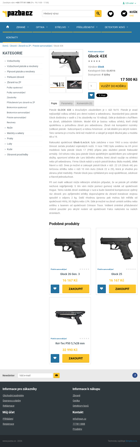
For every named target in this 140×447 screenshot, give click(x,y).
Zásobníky (11, 97)
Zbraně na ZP (14, 82)
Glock (101, 66)
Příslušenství (85, 27)
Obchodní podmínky (13, 395)
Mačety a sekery (15, 133)
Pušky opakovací (15, 87)
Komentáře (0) (84, 103)
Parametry (67, 103)
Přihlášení (8, 418)
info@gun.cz (79, 418)
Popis (54, 103)
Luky (9, 143)
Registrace (8, 424)
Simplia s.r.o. (131, 441)
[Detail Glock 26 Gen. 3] (70, 248)
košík (133, 13)
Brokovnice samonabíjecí (18, 112)
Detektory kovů (115, 27)
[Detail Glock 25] (116, 248)
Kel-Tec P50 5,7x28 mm (70, 343)
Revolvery (11, 122)
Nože (9, 127)
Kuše (9, 149)
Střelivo (60, 27)
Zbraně (20, 27)
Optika (40, 27)
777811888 (79, 424)
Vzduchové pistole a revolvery (22, 66)
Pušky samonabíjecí (16, 92)
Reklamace (8, 405)
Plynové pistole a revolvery (21, 71)
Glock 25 (116, 274)
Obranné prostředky (17, 154)
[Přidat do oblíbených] (91, 95)
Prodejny (77, 429)
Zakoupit (76, 289)
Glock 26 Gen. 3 (70, 274)
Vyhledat (98, 13)
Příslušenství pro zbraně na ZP (21, 102)
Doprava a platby (12, 400)
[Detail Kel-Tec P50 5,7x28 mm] (70, 317)
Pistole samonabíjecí (16, 117)
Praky (10, 138)
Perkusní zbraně (15, 77)
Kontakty (12, 37)
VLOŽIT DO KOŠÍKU (113, 86)
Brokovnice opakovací (17, 107)
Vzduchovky (13, 61)
